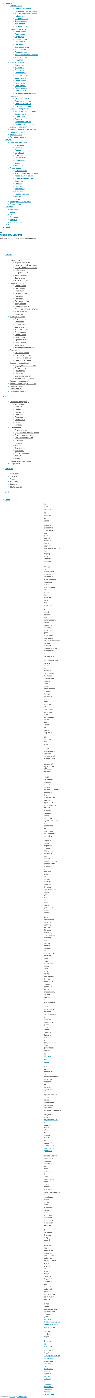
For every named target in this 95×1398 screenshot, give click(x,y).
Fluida (12, 1397)
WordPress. (22, 1397)
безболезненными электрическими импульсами (52, 1324)
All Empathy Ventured (11, 234)
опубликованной (51, 1120)
